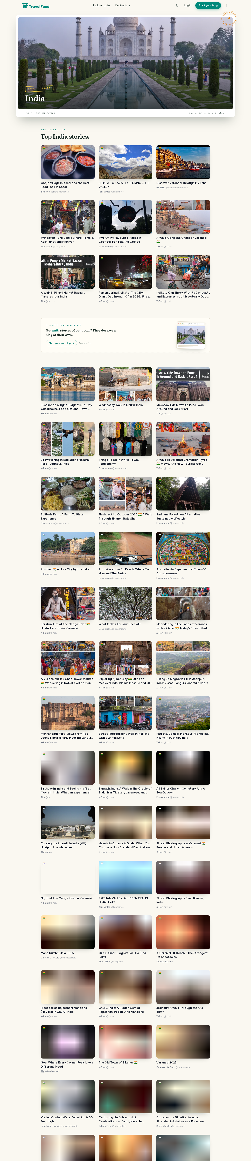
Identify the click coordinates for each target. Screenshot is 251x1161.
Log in (187, 5)
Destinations (122, 5)
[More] (226, 5)
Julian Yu (205, 113)
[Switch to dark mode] (177, 5)
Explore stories (101, 5)
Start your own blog (60, 343)
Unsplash (220, 113)
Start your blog (208, 5)
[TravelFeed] (35, 5)
